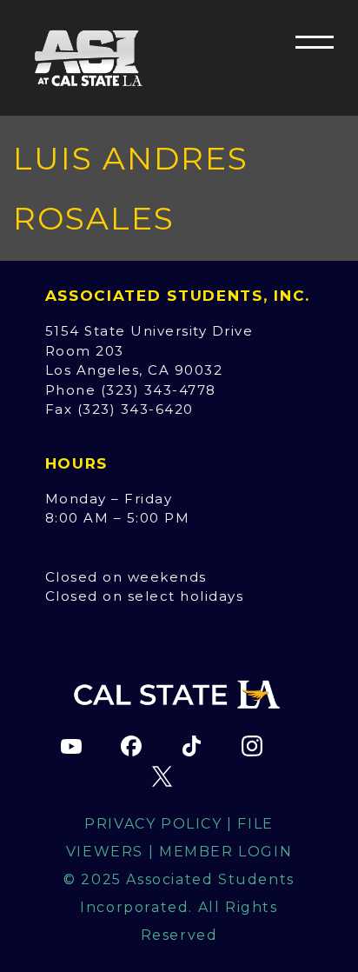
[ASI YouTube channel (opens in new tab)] (71, 746)
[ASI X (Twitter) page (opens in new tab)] (161, 776)
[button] (314, 42)
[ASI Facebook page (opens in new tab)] (131, 746)
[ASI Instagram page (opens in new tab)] (252, 746)
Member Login (225, 851)
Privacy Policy (153, 824)
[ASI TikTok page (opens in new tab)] (192, 746)
